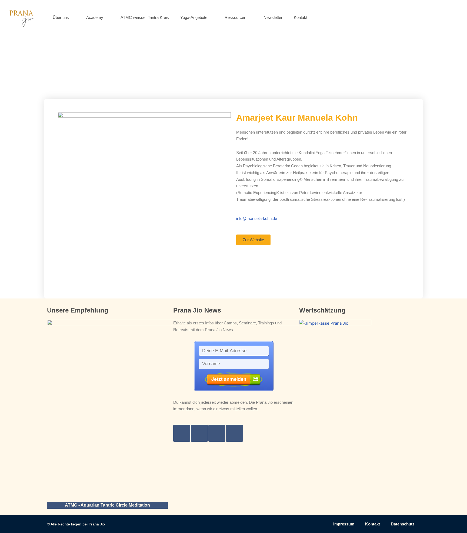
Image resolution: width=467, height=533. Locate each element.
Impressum (343, 524)
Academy (94, 17)
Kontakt (300, 17)
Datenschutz (403, 524)
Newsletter (272, 17)
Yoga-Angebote (193, 17)
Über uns (61, 17)
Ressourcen (235, 17)
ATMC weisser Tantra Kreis (145, 17)
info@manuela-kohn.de (256, 218)
